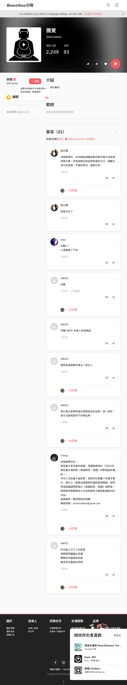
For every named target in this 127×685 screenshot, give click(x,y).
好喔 (47, 98)
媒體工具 (10, 635)
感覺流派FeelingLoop (95, 672)
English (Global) (93, 13)
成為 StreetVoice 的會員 (81, 139)
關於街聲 (10, 628)
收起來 (117, 635)
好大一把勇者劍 (92, 660)
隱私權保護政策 (78, 628)
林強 (9, 79)
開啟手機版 (55, 669)
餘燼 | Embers (92, 668)
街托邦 (31, 631)
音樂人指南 (33, 628)
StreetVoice (20, 5)
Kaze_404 (90, 657)
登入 (61, 139)
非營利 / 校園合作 (57, 631)
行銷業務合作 (56, 628)
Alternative (54, 37)
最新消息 (10, 631)
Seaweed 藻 (90, 649)
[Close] (123, 14)
